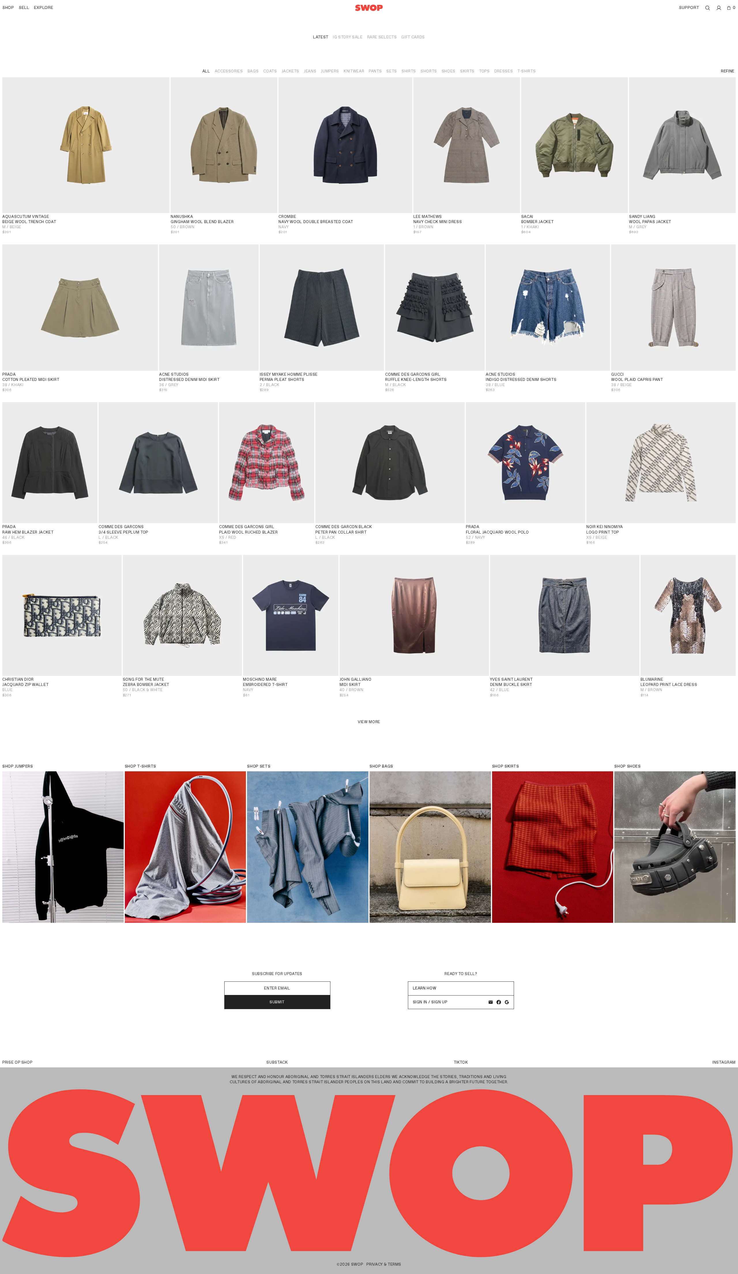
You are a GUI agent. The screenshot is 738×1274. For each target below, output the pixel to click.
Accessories (229, 71)
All (206, 71)
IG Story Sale (347, 37)
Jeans (310, 71)
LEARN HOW (424, 988)
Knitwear (354, 71)
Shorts (429, 71)
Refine (728, 71)
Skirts (467, 71)
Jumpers (330, 71)
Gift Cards (413, 37)
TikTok (461, 1062)
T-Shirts (526, 71)
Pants (375, 71)
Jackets (291, 71)
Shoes (448, 71)
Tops (484, 71)
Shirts (409, 71)
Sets (391, 71)
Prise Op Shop (17, 1062)
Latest (320, 37)
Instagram (724, 1062)
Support (689, 7)
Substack (277, 1062)
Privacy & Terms (383, 1264)
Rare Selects (382, 37)
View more (369, 722)
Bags (253, 71)
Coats (270, 71)
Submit (277, 1002)
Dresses (503, 71)
